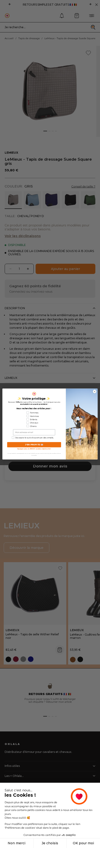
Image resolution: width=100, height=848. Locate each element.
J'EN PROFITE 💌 (34, 444)
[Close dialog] (95, 391)
